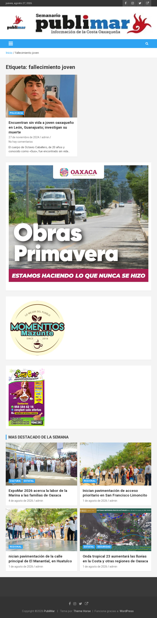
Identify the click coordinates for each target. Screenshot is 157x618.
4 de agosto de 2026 (21, 500)
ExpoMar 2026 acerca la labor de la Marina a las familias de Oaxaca (38, 493)
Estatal (29, 481)
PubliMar (49, 611)
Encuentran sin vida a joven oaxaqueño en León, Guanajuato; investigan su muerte (41, 127)
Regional (90, 481)
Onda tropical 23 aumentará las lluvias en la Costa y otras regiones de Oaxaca (115, 558)
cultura (15, 481)
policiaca (16, 113)
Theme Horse (82, 611)
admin (45, 137)
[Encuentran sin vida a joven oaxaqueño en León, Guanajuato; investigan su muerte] (41, 96)
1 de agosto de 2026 (95, 500)
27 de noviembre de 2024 (24, 137)
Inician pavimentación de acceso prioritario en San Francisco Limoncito (115, 493)
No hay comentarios (21, 141)
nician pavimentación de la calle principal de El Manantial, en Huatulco (40, 558)
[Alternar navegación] (11, 43)
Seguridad (103, 546)
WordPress (127, 611)
